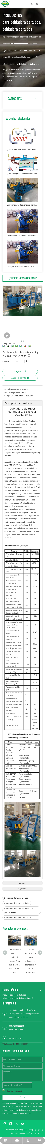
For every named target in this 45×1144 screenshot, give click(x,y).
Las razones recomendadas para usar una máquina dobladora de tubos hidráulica (22, 235)
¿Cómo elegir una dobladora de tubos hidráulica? (22, 173)
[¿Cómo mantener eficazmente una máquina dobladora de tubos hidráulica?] (22, 136)
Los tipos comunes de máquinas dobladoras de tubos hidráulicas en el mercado (22, 266)
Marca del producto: (13, 392)
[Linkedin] (11, 1124)
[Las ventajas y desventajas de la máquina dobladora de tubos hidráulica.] (22, 190)
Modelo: (7, 389)
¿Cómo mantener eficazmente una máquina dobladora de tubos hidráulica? (22, 149)
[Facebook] (5, 1124)
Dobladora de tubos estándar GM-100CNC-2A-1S (19, 910)
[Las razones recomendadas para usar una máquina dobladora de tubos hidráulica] (22, 221)
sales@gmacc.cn (15, 1038)
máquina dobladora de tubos (14, 995)
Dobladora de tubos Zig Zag (16, 898)
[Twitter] (17, 1124)
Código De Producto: (13, 395)
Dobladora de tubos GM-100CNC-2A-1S (21, 917)
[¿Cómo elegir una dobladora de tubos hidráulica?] (22, 162)
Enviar (23, 1097)
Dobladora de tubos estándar (17, 903)
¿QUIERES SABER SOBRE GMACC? (23, 278)
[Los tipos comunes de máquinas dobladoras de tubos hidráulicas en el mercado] (22, 251)
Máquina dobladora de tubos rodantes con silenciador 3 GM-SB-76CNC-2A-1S (30, 961)
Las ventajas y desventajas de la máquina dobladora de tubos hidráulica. (22, 205)
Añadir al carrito (18, 377)
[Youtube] (23, 1124)
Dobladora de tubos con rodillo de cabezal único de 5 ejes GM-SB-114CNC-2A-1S (14, 961)
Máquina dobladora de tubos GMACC (17, 998)
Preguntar (18, 371)
